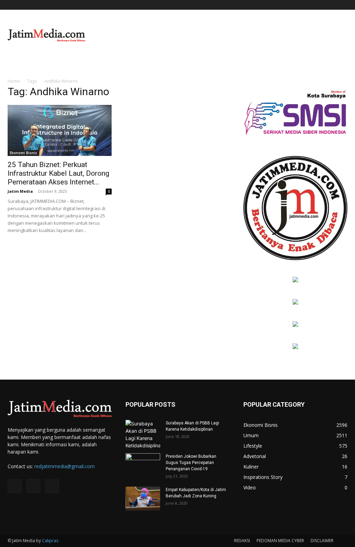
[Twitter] (342, 5)
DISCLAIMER (322, 541)
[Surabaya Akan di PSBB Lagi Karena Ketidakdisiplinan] (142, 434)
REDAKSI (242, 541)
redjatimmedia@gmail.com (64, 466)
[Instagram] (331, 5)
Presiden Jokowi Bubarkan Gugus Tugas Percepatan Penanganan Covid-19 (191, 462)
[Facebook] (319, 5)
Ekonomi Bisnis (23, 152)
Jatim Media (20, 191)
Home (14, 81)
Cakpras (50, 541)
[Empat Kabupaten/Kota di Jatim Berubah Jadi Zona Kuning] (142, 499)
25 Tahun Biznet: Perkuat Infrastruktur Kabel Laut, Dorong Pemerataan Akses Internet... (58, 173)
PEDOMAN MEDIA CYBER (280, 541)
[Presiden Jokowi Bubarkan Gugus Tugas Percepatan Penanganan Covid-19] (142, 465)
